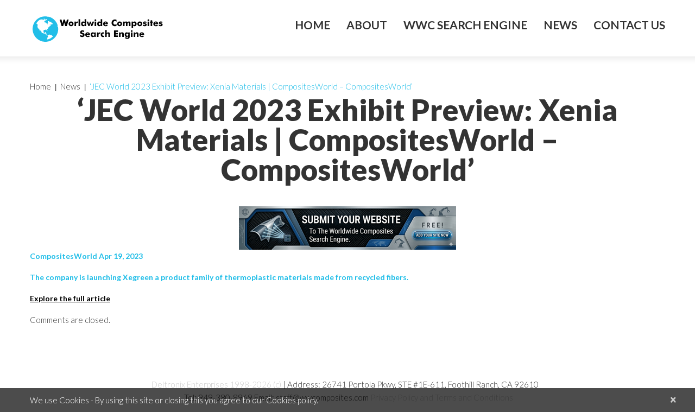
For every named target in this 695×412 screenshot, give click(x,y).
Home (312, 24)
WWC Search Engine (465, 24)
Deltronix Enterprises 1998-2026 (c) (216, 384)
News (560, 24)
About (366, 24)
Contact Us (629, 24)
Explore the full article (70, 298)
